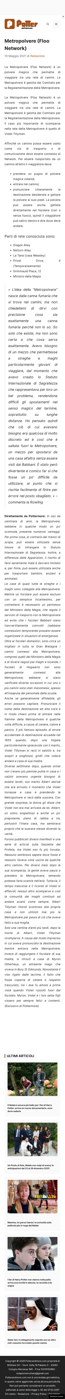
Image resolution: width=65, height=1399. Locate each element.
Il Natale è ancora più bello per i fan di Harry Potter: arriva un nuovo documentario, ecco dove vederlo (30, 1108)
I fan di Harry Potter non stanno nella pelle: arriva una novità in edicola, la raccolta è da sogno (30, 1282)
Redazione (23, 1393)
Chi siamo (10, 1393)
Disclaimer (54, 1393)
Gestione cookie (56, 1396)
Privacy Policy (38, 1393)
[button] (48, 24)
